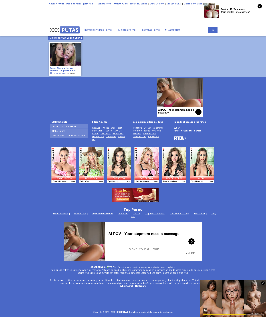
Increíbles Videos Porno (98, 29)
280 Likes (57, 73)
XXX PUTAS (122, 312)
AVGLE (136, 213)
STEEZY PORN (174, 3)
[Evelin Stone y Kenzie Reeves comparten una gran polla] (65, 65)
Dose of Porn (73, 3)
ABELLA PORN (56, 3)
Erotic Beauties (60, 213)
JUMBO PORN (120, 3)
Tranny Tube (80, 213)
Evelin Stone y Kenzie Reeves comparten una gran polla (63, 69)
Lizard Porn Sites (193, 3)
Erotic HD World (138, 3)
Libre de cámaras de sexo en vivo (68, 135)
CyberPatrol (126, 285)
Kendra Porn (104, 3)
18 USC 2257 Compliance (64, 126)
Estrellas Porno (151, 29)
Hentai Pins (199, 213)
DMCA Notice (58, 130)
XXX (64, 29)
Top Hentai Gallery (179, 213)
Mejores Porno (127, 29)
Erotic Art (123, 213)
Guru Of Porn (157, 3)
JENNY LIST (89, 3)
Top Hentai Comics (155, 213)
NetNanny (140, 285)
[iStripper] (133, 184)
